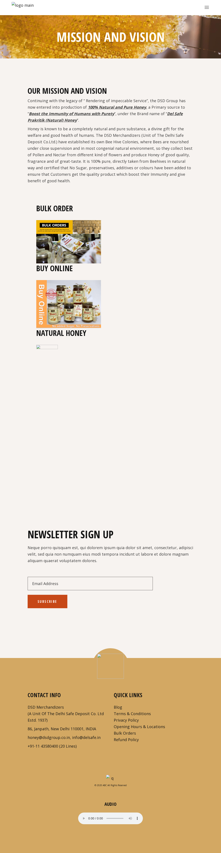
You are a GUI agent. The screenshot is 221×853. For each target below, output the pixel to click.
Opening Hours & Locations (139, 726)
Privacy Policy (126, 720)
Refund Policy (126, 739)
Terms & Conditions (132, 713)
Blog (118, 707)
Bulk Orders (125, 733)
